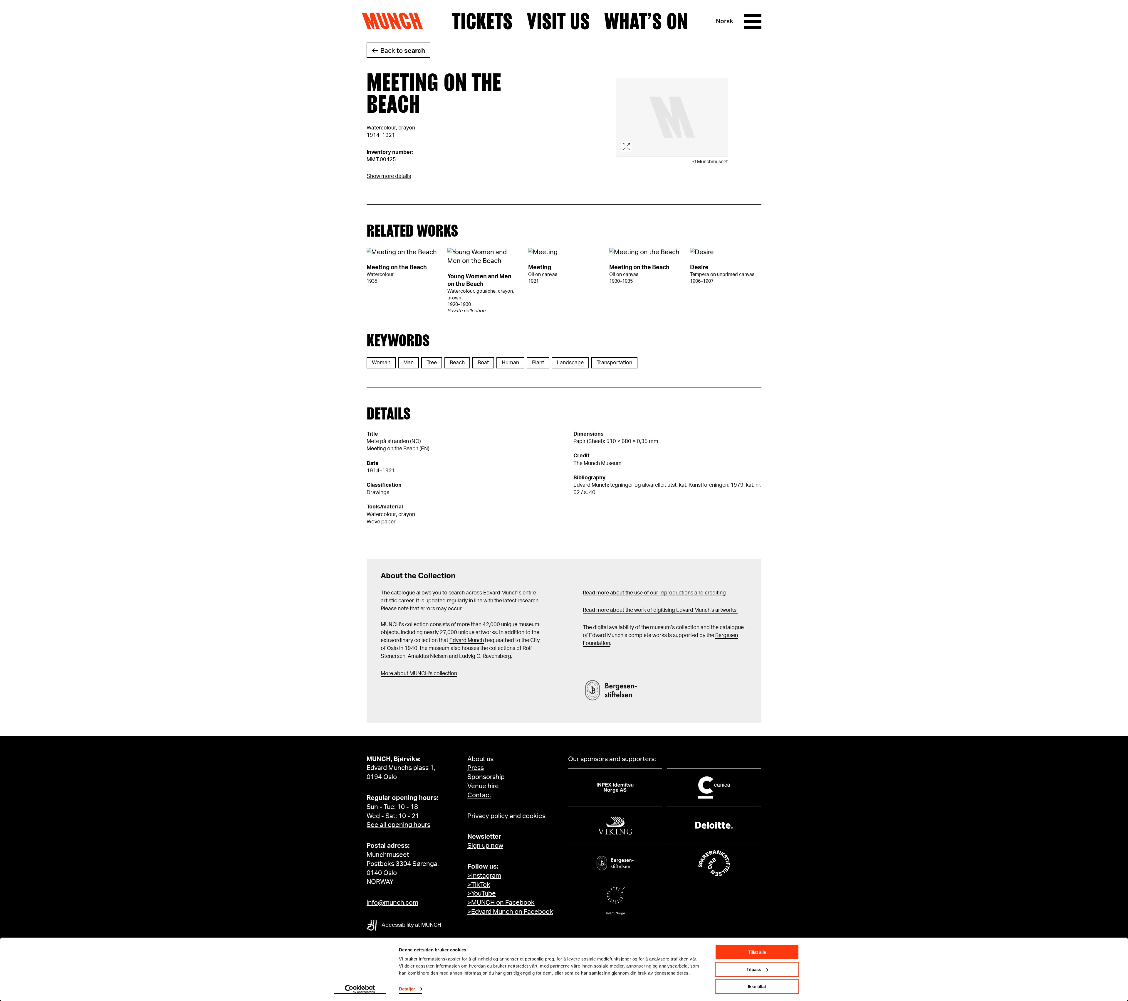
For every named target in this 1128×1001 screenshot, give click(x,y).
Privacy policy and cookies (506, 816)
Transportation (614, 362)
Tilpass (753, 969)
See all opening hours (398, 825)
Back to (402, 51)
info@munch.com (392, 902)
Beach (457, 362)
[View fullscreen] (672, 117)
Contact (479, 795)
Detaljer (407, 988)
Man (408, 362)
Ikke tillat (757, 986)
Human (510, 362)
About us (480, 759)
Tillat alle (757, 952)
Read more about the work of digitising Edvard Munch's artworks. (660, 610)
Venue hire (483, 786)
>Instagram (484, 875)
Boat (483, 362)
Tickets (482, 21)
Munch (395, 21)
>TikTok (478, 885)
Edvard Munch (466, 640)
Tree (432, 362)
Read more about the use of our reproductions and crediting (654, 593)
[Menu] (752, 21)
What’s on (646, 21)
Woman (381, 362)
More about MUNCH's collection (419, 673)
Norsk (724, 21)
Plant (538, 362)
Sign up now (485, 845)
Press (475, 768)
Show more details (389, 176)
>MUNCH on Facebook (501, 902)
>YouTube (481, 893)
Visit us (558, 21)
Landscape (570, 362)
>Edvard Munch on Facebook (510, 912)
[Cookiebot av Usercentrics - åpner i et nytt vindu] (360, 989)
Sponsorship (486, 777)
